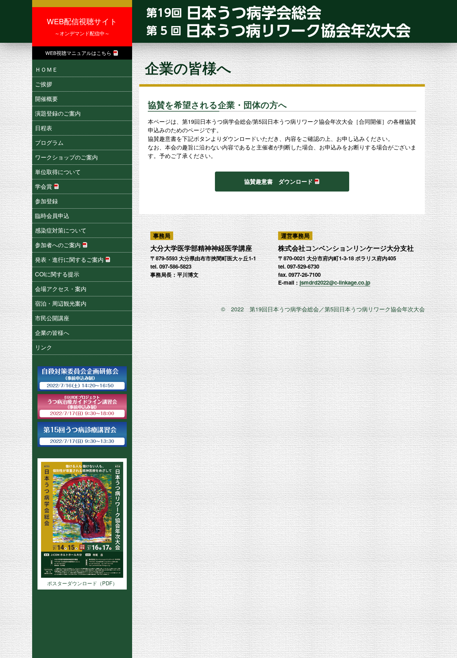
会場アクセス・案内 (60, 289)
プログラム (49, 142)
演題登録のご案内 (58, 113)
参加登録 (46, 201)
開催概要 (46, 99)
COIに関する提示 (57, 274)
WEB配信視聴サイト (82, 26)
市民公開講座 (52, 318)
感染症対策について (60, 230)
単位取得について (58, 172)
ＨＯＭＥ (46, 69)
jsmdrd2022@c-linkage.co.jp (335, 282)
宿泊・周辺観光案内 (60, 303)
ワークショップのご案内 (66, 157)
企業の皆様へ (52, 332)
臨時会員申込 (52, 215)
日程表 (43, 128)
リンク (43, 347)
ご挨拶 (43, 84)
